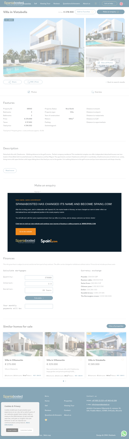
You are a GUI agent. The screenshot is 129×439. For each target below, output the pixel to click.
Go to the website (26, 231)
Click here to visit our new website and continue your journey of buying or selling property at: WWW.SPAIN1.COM (56, 224)
